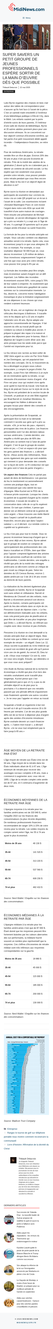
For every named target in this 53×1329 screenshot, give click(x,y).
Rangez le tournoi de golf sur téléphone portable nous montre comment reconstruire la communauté (26, 1137)
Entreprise (9, 91)
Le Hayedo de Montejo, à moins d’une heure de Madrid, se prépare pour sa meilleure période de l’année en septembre (28, 1286)
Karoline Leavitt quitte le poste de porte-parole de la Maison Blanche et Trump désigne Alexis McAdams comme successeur (28, 1253)
